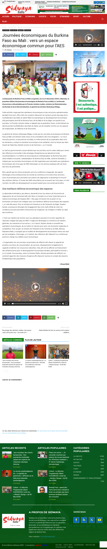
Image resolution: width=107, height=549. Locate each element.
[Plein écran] (66, 304)
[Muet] (63, 304)
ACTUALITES (12, 27)
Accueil (4, 27)
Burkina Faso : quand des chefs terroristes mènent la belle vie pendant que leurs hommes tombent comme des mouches (59, 492)
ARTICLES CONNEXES (13, 340)
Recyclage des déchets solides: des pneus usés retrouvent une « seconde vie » (16, 331)
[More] (56, 55)
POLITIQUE (27, 30)
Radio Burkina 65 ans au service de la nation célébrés (54, 331)
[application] (35, 287)
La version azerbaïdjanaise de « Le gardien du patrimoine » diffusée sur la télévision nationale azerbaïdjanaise (23, 476)
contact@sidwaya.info (47, 536)
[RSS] (97, 2)
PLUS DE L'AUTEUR (33, 340)
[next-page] (7, 371)
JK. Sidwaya (8, 50)
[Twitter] (100, 2)
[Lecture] (5, 304)
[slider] (34, 303)
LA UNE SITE (14, 30)
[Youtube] (103, 2)
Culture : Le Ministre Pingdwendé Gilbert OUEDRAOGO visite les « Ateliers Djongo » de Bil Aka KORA (22, 492)
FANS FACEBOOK (82, 190)
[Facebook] (95, 2)
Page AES (21, 30)
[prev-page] (3, 371)
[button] (102, 19)
